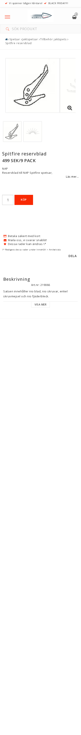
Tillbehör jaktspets (53, 39)
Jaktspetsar (30, 39)
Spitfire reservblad (18, 43)
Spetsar (15, 39)
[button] (69, 108)
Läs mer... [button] (72, 176)
